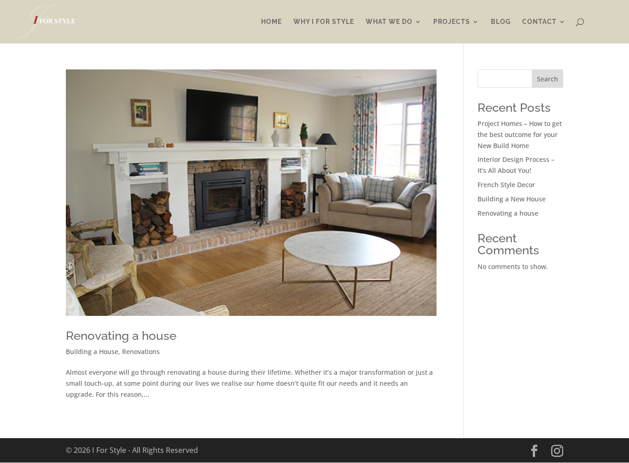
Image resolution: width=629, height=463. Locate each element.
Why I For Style (323, 21)
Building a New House (512, 198)
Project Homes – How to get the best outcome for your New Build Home (520, 134)
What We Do (389, 21)
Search (547, 78)
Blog (501, 21)
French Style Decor (506, 184)
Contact (539, 21)
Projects (451, 21)
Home (271, 21)
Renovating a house (121, 336)
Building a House (92, 351)
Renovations (141, 351)
